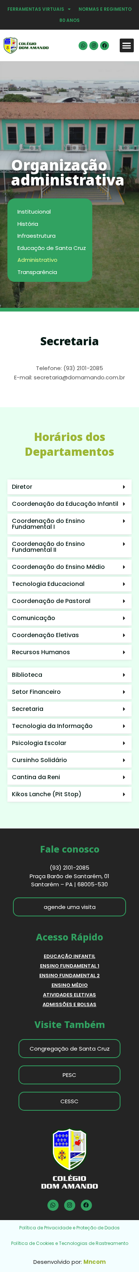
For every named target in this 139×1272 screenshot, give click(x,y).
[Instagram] (93, 45)
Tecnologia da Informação (52, 726)
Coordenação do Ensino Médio (58, 567)
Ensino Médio (70, 985)
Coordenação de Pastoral (51, 601)
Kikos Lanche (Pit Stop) (47, 794)
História (27, 224)
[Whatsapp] (83, 45)
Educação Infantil (69, 956)
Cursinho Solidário (39, 760)
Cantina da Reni (36, 777)
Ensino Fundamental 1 (69, 965)
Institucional (34, 211)
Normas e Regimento (105, 9)
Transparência (37, 272)
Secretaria (27, 709)
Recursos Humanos (41, 652)
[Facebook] (104, 45)
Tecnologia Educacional (48, 584)
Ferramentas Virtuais (35, 9)
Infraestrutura (36, 236)
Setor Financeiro (36, 692)
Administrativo (37, 260)
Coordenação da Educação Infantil (65, 504)
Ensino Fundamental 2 (69, 975)
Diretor (22, 486)
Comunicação (33, 618)
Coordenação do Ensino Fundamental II (48, 547)
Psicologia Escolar (39, 743)
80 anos (69, 20)
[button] (127, 46)
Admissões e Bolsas (69, 1004)
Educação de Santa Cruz (51, 248)
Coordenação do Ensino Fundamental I (48, 524)
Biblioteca (27, 674)
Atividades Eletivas (69, 994)
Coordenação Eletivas (45, 635)
